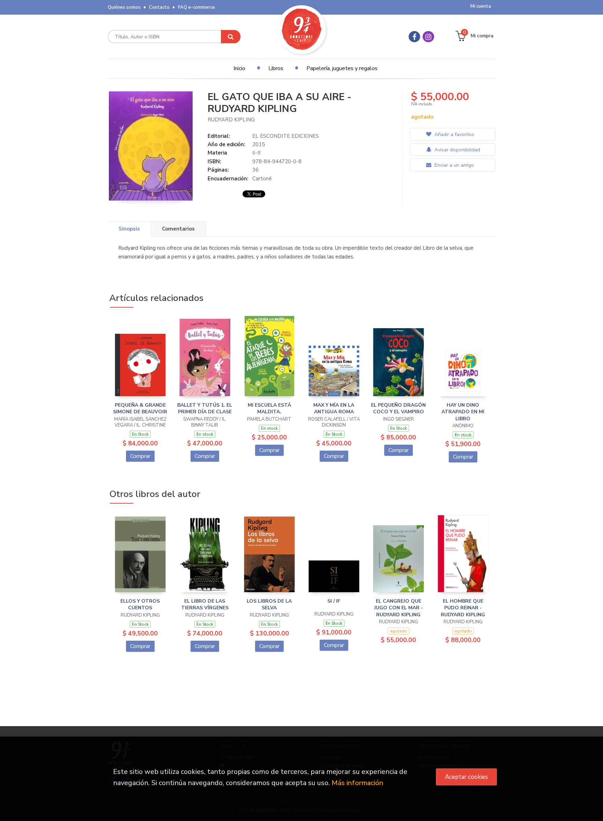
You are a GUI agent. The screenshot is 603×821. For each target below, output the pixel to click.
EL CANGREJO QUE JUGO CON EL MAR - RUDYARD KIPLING (398, 608)
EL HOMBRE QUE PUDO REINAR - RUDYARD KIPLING (463, 608)
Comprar (140, 456)
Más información (357, 783)
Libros (275, 68)
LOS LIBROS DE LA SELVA (269, 604)
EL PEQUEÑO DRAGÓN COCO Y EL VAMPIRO (398, 408)
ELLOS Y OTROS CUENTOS (140, 604)
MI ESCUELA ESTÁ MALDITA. (269, 408)
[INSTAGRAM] (428, 36)
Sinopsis (129, 228)
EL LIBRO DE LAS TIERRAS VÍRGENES (205, 604)
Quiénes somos (124, 7)
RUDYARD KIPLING (231, 119)
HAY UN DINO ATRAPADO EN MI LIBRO (462, 412)
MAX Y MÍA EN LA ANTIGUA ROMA (333, 408)
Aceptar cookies (466, 777)
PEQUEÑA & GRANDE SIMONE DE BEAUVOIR (140, 408)
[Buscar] (230, 36)
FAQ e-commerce (196, 7)
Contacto (159, 7)
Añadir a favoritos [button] (453, 134)
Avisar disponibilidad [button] (456, 149)
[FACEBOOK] (414, 36)
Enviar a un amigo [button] (453, 165)
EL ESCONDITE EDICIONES (285, 136)
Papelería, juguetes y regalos (342, 68)
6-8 (256, 152)
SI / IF (333, 601)
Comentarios (178, 228)
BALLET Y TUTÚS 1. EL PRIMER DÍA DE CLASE (204, 408)
